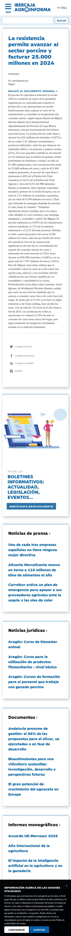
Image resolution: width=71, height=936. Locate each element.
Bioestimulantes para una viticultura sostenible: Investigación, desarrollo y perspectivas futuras (32, 766)
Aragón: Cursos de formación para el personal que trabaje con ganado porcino (34, 681)
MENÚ (8, 12)
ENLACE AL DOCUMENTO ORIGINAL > (33, 91)
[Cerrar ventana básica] (66, 885)
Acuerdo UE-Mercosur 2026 (33, 835)
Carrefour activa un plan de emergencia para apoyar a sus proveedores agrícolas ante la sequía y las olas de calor (35, 592)
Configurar (16, 929)
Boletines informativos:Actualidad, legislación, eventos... (26, 486)
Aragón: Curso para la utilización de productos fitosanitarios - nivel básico (32, 661)
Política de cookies (18, 923)
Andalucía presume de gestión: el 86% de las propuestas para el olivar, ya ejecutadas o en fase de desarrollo (33, 738)
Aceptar (39, 929)
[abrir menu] (8, 6)
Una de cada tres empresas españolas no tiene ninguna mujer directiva (32, 549)
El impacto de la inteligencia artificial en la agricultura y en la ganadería (35, 865)
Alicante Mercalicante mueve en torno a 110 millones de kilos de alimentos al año (34, 569)
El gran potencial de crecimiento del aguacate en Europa (33, 789)
